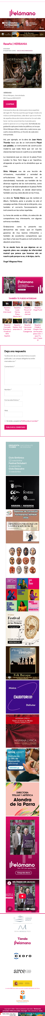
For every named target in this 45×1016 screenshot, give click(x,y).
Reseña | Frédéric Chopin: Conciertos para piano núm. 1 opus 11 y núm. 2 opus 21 (37, 332)
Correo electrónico (12, 400)
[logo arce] (22, 971)
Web (6, 410)
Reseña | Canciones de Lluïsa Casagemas (27, 328)
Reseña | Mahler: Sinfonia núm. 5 (17, 327)
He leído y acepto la (22, 421)
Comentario (9, 366)
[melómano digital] (22, 458)
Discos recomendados (25, 50)
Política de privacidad (29, 421)
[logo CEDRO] (22, 956)
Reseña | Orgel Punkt (37, 309)
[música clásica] (22, 765)
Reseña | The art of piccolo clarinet (27, 311)
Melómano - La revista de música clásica (22, 13)
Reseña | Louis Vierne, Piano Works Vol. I (17, 312)
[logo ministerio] (22, 983)
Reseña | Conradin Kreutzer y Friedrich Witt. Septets (7, 330)
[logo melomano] (22, 923)
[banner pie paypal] (22, 1014)
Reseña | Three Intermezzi (7, 310)
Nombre (8, 389)
